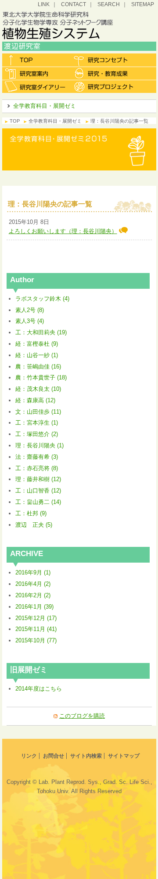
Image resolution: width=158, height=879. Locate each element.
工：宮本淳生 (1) (36, 422)
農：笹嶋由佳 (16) (38, 366)
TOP (15, 121)
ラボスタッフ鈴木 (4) (42, 298)
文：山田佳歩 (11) (38, 411)
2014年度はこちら (38, 688)
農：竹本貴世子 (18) (41, 377)
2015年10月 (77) (36, 640)
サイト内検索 (86, 756)
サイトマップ (124, 756)
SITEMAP (142, 4)
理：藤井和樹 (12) (38, 479)
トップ (36, 60)
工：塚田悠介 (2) (36, 434)
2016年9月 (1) (32, 572)
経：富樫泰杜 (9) (36, 343)
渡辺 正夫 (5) (33, 524)
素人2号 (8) (29, 310)
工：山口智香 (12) (38, 490)
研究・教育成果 (104, 73)
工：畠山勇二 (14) (38, 502)
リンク (29, 756)
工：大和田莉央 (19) (41, 332)
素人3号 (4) (29, 321)
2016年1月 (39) (34, 606)
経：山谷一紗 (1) (36, 355)
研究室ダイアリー (36, 86)
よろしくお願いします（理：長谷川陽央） (63, 231)
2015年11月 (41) (36, 629)
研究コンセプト (104, 60)
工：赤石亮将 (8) (36, 468)
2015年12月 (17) (36, 618)
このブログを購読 (82, 715)
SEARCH (108, 4)
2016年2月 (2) (32, 595)
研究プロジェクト (104, 86)
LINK (44, 4)
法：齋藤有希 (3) (36, 457)
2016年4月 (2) (32, 584)
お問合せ (53, 756)
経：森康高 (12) (35, 400)
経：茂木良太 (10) (38, 389)
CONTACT (73, 4)
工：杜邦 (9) (31, 513)
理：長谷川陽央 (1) (39, 445)
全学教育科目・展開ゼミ (44, 106)
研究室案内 (36, 73)
